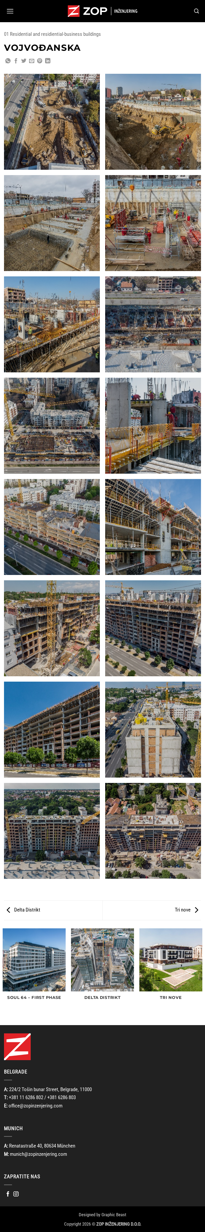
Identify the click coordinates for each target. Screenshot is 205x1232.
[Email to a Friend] (31, 61)
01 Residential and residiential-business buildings (52, 34)
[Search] (196, 11)
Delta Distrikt (26, 910)
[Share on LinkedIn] (47, 61)
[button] (10, 11)
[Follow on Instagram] (16, 1194)
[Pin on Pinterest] (39, 61)
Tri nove (183, 910)
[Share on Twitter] (23, 61)
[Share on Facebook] (16, 61)
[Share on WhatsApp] (8, 61)
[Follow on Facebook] (8, 1194)
